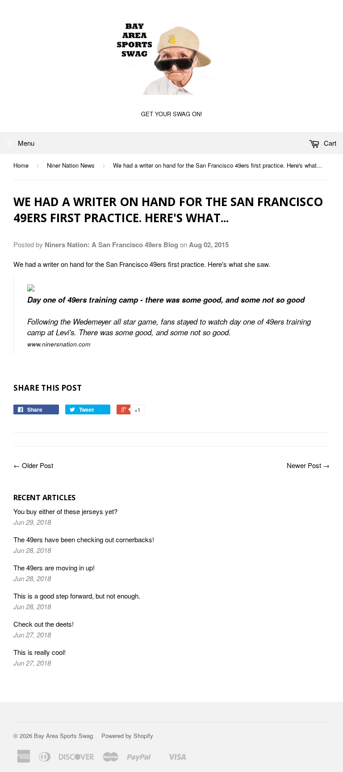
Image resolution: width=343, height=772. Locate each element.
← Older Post (33, 465)
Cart (329, 143)
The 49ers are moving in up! (54, 567)
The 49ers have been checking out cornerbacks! (83, 539)
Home (21, 165)
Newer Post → (308, 465)
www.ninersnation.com (58, 344)
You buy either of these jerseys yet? (65, 511)
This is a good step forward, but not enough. (76, 595)
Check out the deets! (43, 624)
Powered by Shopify (127, 735)
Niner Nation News (71, 165)
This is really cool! (39, 652)
